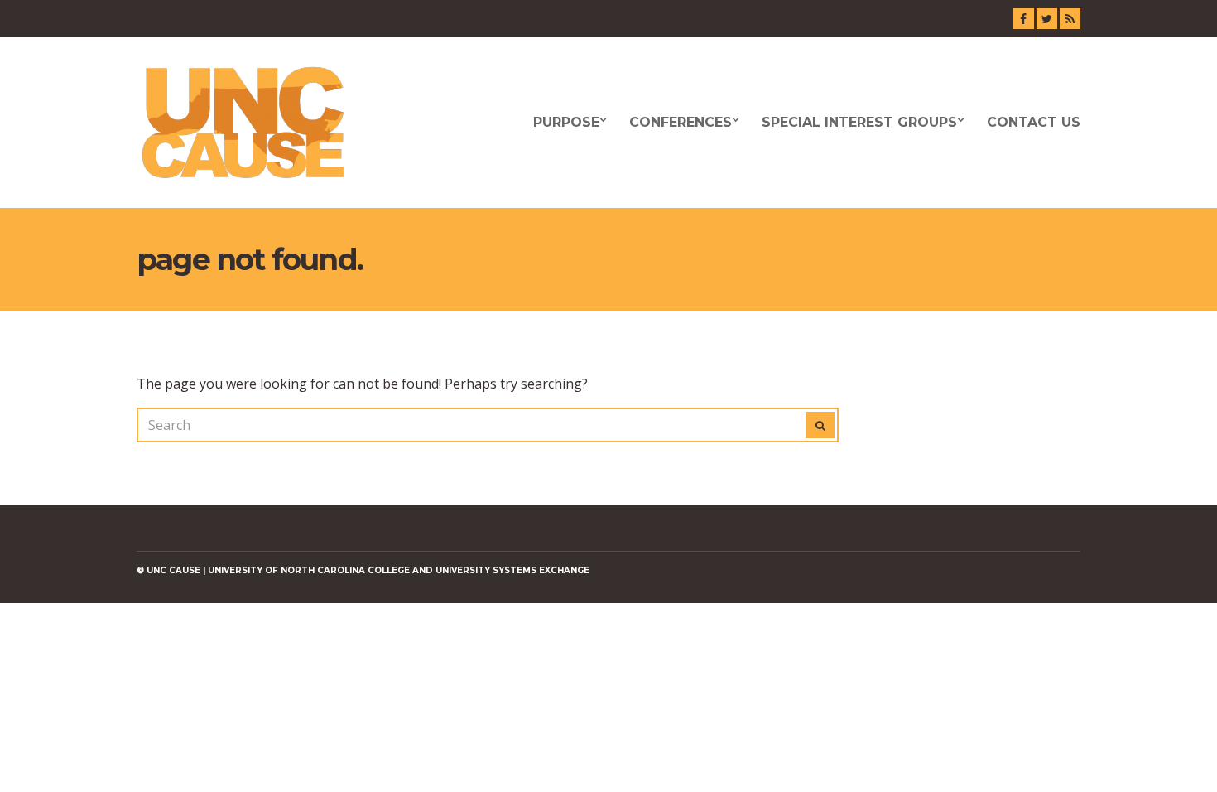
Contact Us (1033, 122)
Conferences (680, 122)
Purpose (566, 122)
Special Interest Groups (859, 122)
